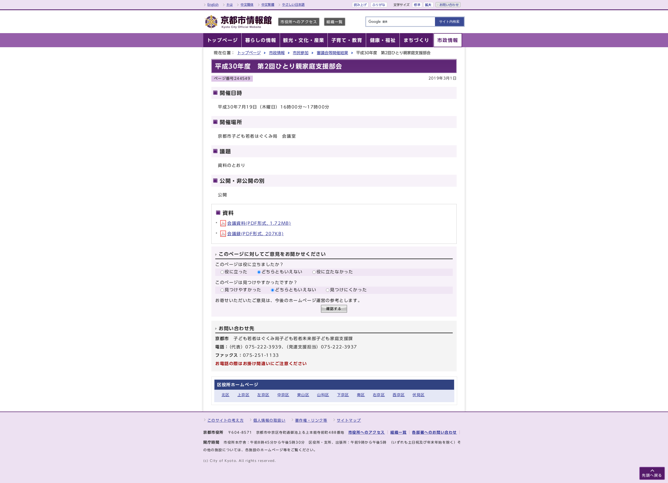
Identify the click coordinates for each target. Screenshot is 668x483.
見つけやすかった (243, 290)
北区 (226, 395)
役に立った (236, 272)
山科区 (323, 395)
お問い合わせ (449, 4)
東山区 (303, 395)
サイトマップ (349, 420)
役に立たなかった (335, 272)
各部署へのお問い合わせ (434, 432)
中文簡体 (247, 4)
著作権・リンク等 (311, 420)
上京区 (243, 395)
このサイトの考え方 (225, 420)
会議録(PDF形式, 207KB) (255, 234)
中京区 (283, 395)
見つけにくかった (348, 290)
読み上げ (360, 4)
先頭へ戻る (652, 475)
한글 (229, 4)
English (213, 4)
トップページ (249, 53)
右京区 (379, 395)
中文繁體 (267, 4)
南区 (361, 395)
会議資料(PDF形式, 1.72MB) (259, 223)
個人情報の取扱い (269, 420)
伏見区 (419, 395)
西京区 (399, 395)
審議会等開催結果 (332, 53)
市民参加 (300, 53)
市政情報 (277, 53)
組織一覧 (334, 22)
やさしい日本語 (293, 4)
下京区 (343, 395)
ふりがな (378, 4)
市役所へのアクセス (299, 22)
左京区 (263, 395)
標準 (417, 4)
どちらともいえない (282, 272)
